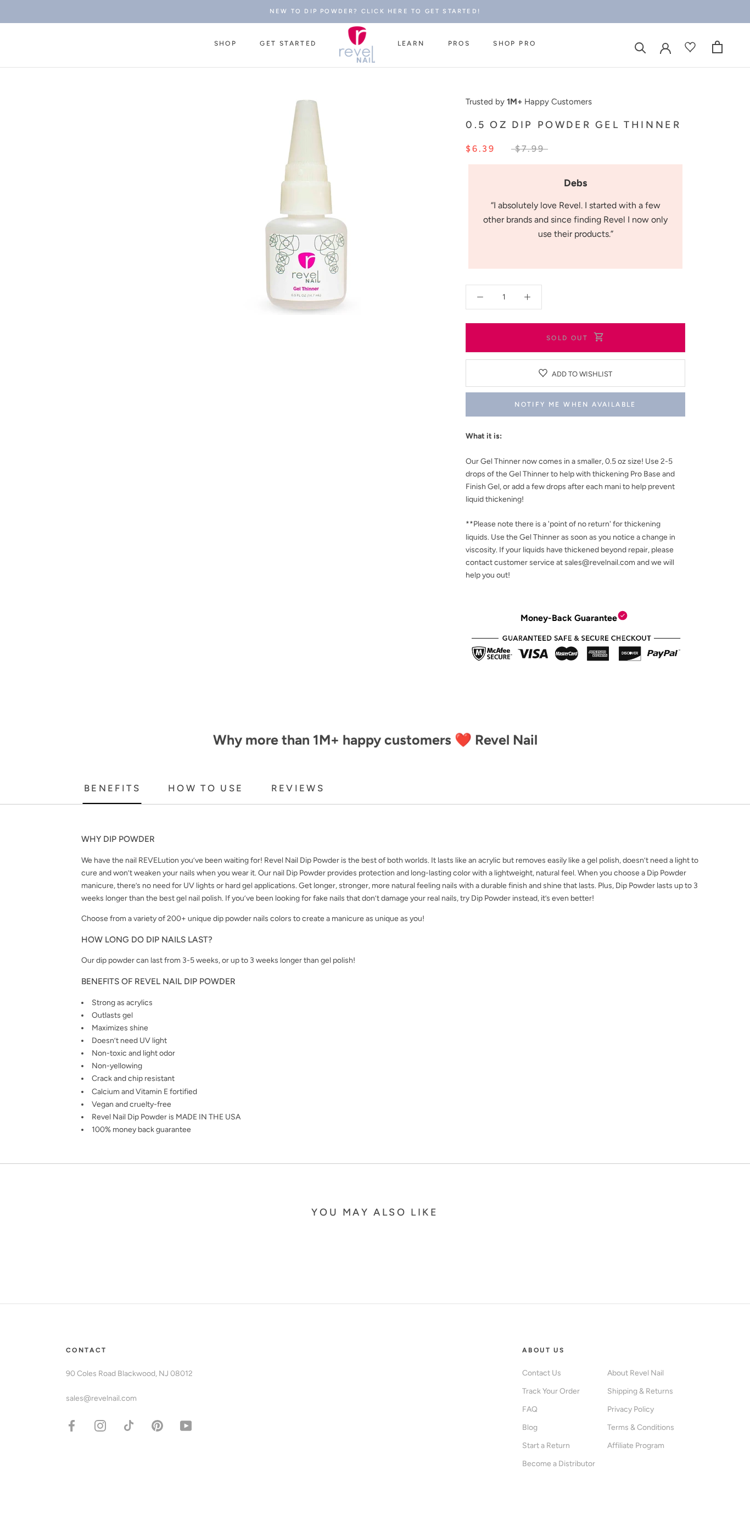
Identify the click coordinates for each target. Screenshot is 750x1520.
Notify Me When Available (575, 404)
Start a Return (546, 1445)
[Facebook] (71, 1425)
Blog (530, 1427)
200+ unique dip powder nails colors (229, 918)
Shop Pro (514, 43)
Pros (459, 43)
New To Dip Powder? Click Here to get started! (375, 11)
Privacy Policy (630, 1409)
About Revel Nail (635, 1373)
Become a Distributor (558, 1463)
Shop (225, 43)
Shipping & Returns (640, 1391)
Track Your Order (551, 1391)
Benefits (112, 788)
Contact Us (541, 1373)
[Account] (665, 47)
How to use (206, 788)
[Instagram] (100, 1425)
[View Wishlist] (691, 47)
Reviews (298, 788)
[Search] (640, 47)
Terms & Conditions (640, 1427)
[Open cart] (717, 47)
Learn (411, 43)
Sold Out (567, 338)
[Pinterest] (157, 1425)
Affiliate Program (635, 1445)
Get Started (288, 43)
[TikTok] (129, 1425)
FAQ (530, 1409)
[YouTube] (186, 1425)
